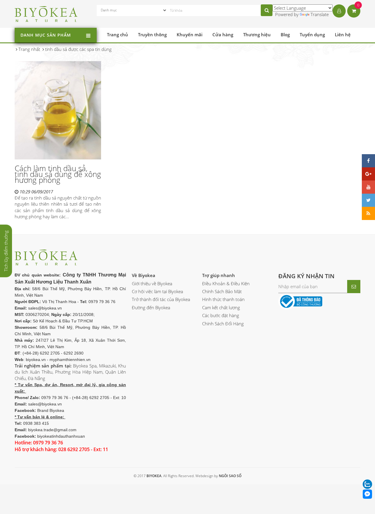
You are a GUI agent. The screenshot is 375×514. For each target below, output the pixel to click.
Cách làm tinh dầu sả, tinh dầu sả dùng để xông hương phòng (58, 174)
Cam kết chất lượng (221, 307)
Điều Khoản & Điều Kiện (226, 283)
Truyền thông (152, 34)
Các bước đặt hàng (220, 315)
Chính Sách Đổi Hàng (223, 323)
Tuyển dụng (312, 34)
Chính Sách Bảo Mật (222, 291)
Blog (285, 34)
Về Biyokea (143, 275)
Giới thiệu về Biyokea (152, 283)
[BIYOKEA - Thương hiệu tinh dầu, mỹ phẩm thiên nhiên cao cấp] (46, 13)
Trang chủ (117, 34)
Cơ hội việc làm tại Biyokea (157, 291)
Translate (320, 14)
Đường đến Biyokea (151, 307)
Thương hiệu (257, 34)
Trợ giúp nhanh (218, 275)
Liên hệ (343, 34)
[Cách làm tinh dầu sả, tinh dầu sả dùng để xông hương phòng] (58, 110)
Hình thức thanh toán (223, 299)
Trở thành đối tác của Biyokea (161, 299)
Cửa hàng (222, 34)
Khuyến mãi (189, 34)
